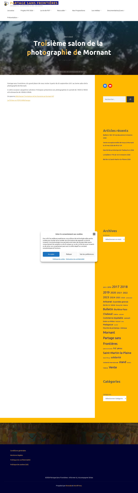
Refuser (69, 254)
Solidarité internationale (110, 362)
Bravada (68, 486)
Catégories (107, 394)
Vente (113, 367)
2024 (112, 297)
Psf (114, 348)
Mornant (109, 332)
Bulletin (108, 309)
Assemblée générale (120, 302)
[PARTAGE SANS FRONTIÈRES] (6, 3)
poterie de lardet (107, 348)
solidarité (116, 357)
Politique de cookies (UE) (19, 464)
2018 (124, 287)
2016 (109, 287)
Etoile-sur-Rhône (109, 321)
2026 (123, 298)
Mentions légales (16, 455)
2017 (115, 287)
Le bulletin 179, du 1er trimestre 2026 (116, 155)
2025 (118, 297)
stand (122, 362)
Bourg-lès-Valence (122, 305)
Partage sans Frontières (112, 340)
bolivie (113, 305)
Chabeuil (108, 314)
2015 (105, 287)
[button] (94, 234)
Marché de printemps (111, 328)
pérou (119, 348)
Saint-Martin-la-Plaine (117, 352)
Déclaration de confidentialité (75, 259)
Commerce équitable (113, 318)
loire (122, 321)
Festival (118, 321)
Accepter (51, 254)
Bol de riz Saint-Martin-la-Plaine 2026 (117, 159)
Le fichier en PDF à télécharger (18, 100)
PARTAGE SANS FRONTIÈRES (34, 3)
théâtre (129, 362)
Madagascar (108, 325)
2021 (119, 292)
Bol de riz (106, 305)
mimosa (123, 328)
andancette (129, 297)
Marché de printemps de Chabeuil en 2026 (118, 150)
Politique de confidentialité (20, 460)
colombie (121, 314)
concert (127, 318)
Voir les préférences (87, 254)
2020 (113, 292)
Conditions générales (18, 451)
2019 (106, 292)
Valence (105, 368)
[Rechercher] (130, 99)
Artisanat (107, 301)
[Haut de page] (129, 484)
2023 (106, 297)
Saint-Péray (106, 357)
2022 (125, 292)
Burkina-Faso (120, 309)
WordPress (78, 486)
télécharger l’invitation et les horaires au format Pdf (34, 96)
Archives (106, 235)
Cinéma (115, 314)
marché (116, 325)
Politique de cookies (59, 259)
